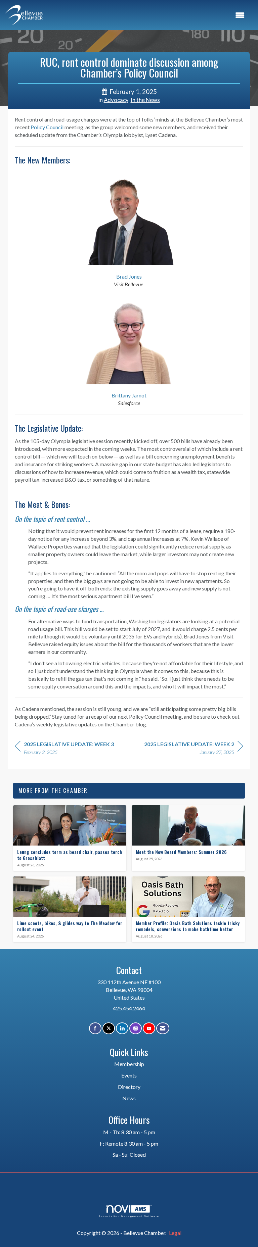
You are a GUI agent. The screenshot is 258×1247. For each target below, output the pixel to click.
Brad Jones (129, 276)
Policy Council (47, 127)
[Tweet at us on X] (108, 1028)
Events (129, 1075)
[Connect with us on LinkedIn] (122, 1028)
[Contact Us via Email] (162, 1028)
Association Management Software (129, 1216)
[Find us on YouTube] (149, 1028)
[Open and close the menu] (147, 15)
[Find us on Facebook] (95, 1028)
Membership (129, 1064)
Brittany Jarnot (129, 395)
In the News (145, 100)
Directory (129, 1087)
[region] (193, 749)
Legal (175, 1233)
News (129, 1098)
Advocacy (116, 100)
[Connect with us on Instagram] (135, 1028)
